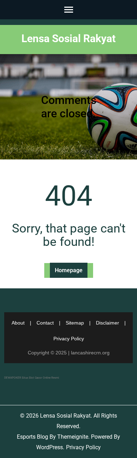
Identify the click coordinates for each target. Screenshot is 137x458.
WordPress (49, 447)
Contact (45, 323)
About (18, 323)
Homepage (69, 270)
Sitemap (75, 323)
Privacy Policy (68, 338)
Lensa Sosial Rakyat (68, 38)
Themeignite (72, 436)
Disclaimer (107, 323)
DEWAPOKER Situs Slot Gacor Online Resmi (31, 377)
